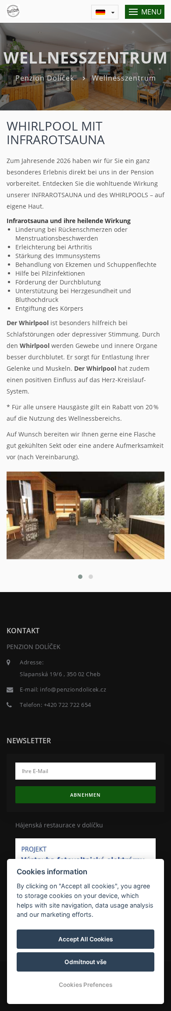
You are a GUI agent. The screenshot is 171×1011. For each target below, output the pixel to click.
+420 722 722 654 (67, 705)
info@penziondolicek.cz (73, 689)
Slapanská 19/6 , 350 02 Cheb (60, 674)
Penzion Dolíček (44, 78)
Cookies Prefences (85, 984)
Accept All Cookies (85, 939)
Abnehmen (85, 794)
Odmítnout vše (85, 961)
